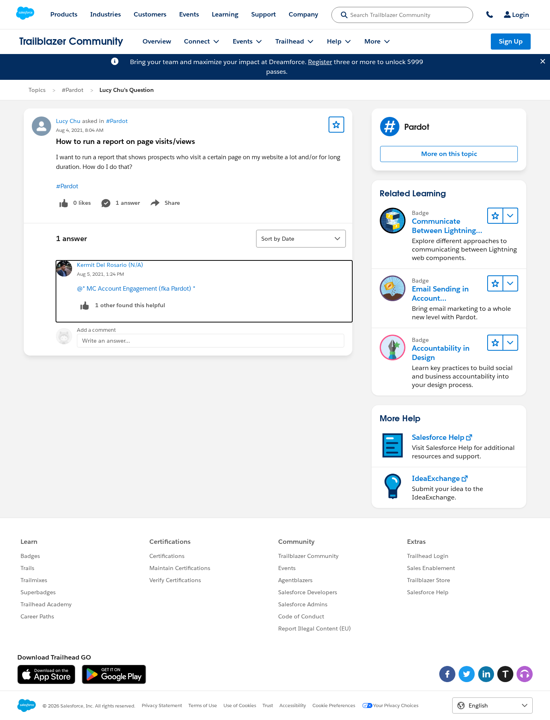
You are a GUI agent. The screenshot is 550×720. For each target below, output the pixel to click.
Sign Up (511, 41)
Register (320, 62)
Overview (157, 41)
